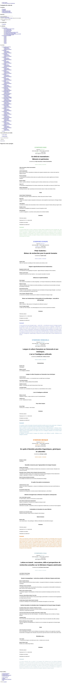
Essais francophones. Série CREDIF (6, 35)
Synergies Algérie (4, 50)
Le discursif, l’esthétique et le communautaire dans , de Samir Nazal (36, 601)
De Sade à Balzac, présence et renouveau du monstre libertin (30, 498)
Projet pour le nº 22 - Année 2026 (25, 652)
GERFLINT (42, 149)
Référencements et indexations (7, 49)
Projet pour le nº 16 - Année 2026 (25, 529)
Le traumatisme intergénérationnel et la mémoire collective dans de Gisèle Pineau (39, 185)
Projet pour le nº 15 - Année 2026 (25, 220)
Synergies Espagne (4, 67)
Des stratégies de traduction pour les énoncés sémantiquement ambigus (32, 478)
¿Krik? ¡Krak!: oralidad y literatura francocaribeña (28, 381)
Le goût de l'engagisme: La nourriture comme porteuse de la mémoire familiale (34, 211)
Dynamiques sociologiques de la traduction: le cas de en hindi (33, 208)
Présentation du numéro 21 (24, 574)
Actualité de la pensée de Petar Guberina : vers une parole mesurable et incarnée (34, 274)
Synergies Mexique (4, 84)
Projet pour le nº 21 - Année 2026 (25, 316)
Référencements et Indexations (7, 117)
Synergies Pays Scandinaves (5, 104)
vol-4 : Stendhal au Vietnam (7, 31)
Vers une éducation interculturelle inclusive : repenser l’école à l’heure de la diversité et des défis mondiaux (39, 618)
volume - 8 (5, 42)
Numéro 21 (38, 558)
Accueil (6, 18)
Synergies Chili (4, 60)
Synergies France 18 (5, 674)
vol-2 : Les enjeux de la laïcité (7, 29)
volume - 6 (5, 40)
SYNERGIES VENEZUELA (40, 340)
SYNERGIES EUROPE (40, 241)
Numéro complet (38, 164)
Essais (3, 680)
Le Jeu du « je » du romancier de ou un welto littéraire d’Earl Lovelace (35, 388)
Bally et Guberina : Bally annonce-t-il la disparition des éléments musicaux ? (33, 304)
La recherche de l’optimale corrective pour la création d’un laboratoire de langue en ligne (35, 294)
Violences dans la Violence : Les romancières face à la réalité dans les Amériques (34, 378)
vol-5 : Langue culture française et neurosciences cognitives (11, 32)
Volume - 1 (5, 36)
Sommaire (44, 164)
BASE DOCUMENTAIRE (6, 10)
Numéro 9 (37, 344)
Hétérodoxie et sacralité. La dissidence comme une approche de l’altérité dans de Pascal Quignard (40, 505)
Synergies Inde (4, 77)
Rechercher (2, 16)
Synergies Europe (4, 70)
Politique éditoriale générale (6, 11)
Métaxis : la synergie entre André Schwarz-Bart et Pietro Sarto (31, 385)
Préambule (21, 461)
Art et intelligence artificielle (24, 370)
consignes (3, 678)
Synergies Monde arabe (5, 87)
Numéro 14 (38, 152)
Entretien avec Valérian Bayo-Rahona (26, 643)
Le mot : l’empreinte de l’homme (25, 399)
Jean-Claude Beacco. (36, 520)
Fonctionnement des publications (7, 12)
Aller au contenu (4, 2)
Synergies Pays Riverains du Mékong (6, 101)
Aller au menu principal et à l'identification (8, 3)
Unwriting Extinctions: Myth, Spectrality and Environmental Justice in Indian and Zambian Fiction (37, 188)
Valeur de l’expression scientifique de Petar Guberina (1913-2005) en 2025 (33, 262)
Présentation (4, 9)
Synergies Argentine (4, 53)
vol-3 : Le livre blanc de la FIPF (8, 30)
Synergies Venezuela (4, 128)
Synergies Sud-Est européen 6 (6, 675)
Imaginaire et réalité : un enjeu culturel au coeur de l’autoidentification (32, 396)
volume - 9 (5, 43)
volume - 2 (5, 37)
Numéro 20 (38, 246)
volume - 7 (5, 41)
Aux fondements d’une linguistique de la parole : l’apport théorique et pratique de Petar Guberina (37, 270)
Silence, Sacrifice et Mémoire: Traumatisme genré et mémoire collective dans (38, 181)
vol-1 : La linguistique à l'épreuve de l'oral (9, 28)
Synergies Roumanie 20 (5, 673)
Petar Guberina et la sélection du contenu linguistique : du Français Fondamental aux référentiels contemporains (40, 281)
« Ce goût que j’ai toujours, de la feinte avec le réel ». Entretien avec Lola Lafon (34, 640)
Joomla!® (5, 681)
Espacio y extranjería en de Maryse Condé (32, 502)
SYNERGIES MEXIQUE (40, 440)
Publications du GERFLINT (24, 224)
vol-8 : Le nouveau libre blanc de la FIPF (9, 34)
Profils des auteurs (22, 218)
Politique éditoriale (6, 47)
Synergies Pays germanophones (6, 94)
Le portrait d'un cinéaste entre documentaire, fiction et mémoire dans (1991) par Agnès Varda (40, 204)
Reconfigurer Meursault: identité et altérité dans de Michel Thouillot (35, 196)
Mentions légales (4, 136)
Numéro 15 (38, 444)
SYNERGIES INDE (40, 147)
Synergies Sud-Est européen (5, 118)
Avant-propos (21, 168)
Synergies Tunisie (10, 18)
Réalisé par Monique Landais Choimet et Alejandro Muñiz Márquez (31, 513)
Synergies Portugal (4, 111)
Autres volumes (4, 134)
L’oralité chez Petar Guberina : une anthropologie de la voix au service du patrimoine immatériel (37, 307)
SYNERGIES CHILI (40, 553)
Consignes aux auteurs (7, 48)
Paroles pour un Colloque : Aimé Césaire (27, 407)
